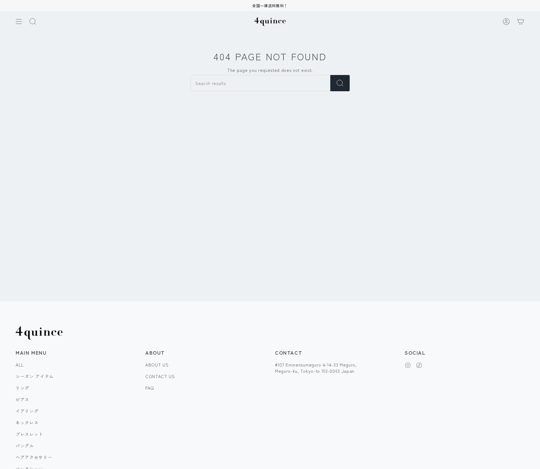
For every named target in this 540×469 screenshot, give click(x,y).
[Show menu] (18, 21)
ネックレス (27, 422)
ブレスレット (29, 434)
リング (22, 388)
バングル (25, 445)
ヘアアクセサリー (34, 457)
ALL (20, 365)
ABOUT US (156, 365)
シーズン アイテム (35, 376)
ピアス (22, 399)
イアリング (27, 411)
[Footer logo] (39, 333)
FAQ (149, 388)
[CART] (520, 21)
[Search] (340, 83)
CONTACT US (160, 376)
